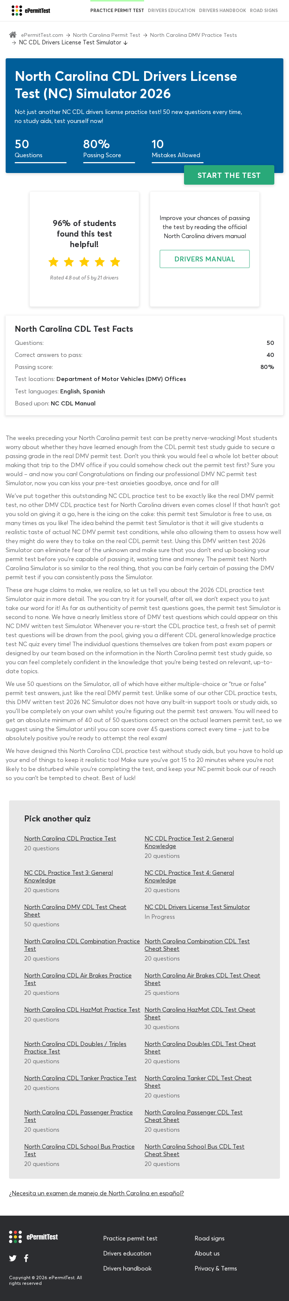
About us (207, 1253)
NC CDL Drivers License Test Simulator (197, 907)
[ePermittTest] (30, 10)
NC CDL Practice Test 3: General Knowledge (68, 876)
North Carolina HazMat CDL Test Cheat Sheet (200, 1013)
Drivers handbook (222, 10)
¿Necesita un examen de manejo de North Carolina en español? (96, 1193)
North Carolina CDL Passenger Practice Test (78, 1115)
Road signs (210, 1238)
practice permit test (117, 10)
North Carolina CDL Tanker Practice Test (80, 1078)
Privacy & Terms (216, 1268)
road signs (264, 10)
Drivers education (127, 1253)
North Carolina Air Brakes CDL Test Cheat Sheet (202, 979)
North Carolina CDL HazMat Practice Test (82, 1009)
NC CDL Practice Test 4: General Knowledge (189, 876)
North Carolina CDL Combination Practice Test (82, 944)
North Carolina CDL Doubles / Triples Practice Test (75, 1047)
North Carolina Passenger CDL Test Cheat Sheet (193, 1115)
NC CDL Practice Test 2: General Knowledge (189, 842)
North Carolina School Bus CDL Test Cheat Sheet (194, 1150)
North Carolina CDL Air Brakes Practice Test (78, 979)
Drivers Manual (204, 259)
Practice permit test (130, 1238)
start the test (229, 175)
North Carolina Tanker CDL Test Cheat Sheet (198, 1081)
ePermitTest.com (42, 35)
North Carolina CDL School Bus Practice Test (79, 1150)
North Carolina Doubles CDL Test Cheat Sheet (200, 1047)
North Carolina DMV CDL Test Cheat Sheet (75, 910)
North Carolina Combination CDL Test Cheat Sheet (197, 944)
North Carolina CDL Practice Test (70, 838)
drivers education (171, 10)
